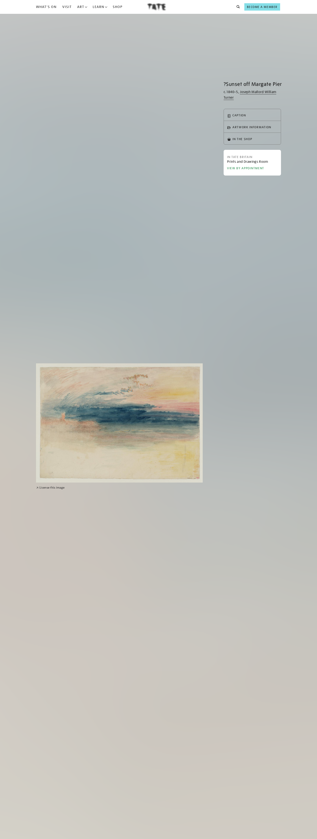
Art (80, 7)
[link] (50, 487)
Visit (67, 7)
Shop (117, 7)
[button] (237, 7)
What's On (46, 7)
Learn (98, 7)
